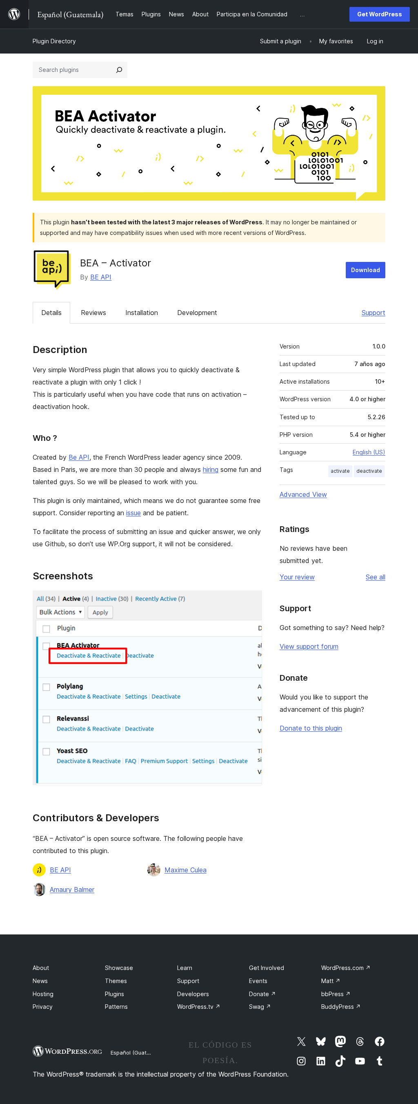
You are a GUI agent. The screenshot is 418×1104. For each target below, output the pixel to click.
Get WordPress (379, 14)
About (41, 967)
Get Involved (266, 967)
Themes (116, 980)
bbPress (336, 993)
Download (365, 269)
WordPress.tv (198, 1006)
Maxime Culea (186, 870)
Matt (330, 980)
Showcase (119, 967)
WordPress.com (346, 967)
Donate (262, 993)
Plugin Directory (54, 41)
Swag (260, 1006)
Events (258, 980)
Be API (79, 457)
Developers (193, 993)
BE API (100, 277)
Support (373, 312)
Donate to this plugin (311, 728)
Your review (297, 577)
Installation (141, 312)
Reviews (93, 312)
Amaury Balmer (72, 889)
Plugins (114, 993)
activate (340, 471)
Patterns (116, 1006)
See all (375, 577)
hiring (210, 469)
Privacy (43, 1006)
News (40, 980)
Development (197, 312)
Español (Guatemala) (137, 1052)
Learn (184, 967)
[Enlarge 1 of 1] (251, 601)
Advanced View (303, 494)
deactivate (369, 471)
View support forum (309, 646)
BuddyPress (341, 1006)
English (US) (369, 452)
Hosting (43, 993)
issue (133, 513)
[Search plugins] (119, 70)
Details (51, 312)
